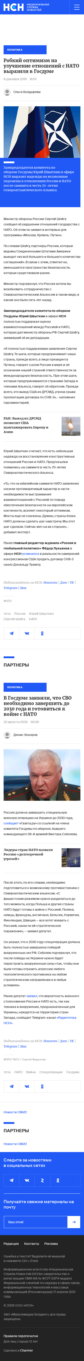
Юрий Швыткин (41, 614)
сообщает (11, 823)
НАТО (33, 619)
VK (72, 583)
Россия (20, 614)
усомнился (30, 554)
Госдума (72, 1072)
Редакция (11, 1244)
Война (31, 1072)
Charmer (26, 1350)
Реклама (51, 1244)
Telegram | (12, 588)
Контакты (31, 1244)
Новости (50, 583)
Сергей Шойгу (14, 619)
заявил (31, 996)
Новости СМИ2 (15, 1112)
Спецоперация (51, 1072)
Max (23, 588)
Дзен (63, 583)
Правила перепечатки (21, 1336)
